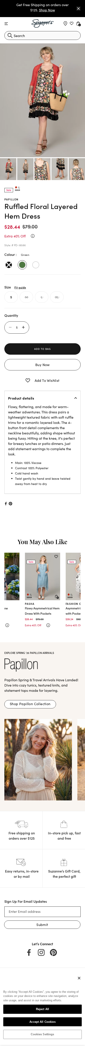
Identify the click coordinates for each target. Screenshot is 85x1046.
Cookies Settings (42, 1034)
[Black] (8, 264)
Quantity (11, 315)
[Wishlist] (15, 556)
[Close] (78, 8)
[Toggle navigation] (6, 23)
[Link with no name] (38, 759)
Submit (42, 924)
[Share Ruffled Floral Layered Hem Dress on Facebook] (5, 503)
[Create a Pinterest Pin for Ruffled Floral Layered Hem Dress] (10, 503)
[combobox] (42, 35)
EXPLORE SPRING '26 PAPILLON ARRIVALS (29, 653)
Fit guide (20, 287)
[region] (42, 1007)
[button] (28, 380)
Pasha (29, 603)
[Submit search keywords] (10, 35)
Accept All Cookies (42, 1021)
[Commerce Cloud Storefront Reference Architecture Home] (42, 23)
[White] (35, 264)
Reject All (42, 1009)
